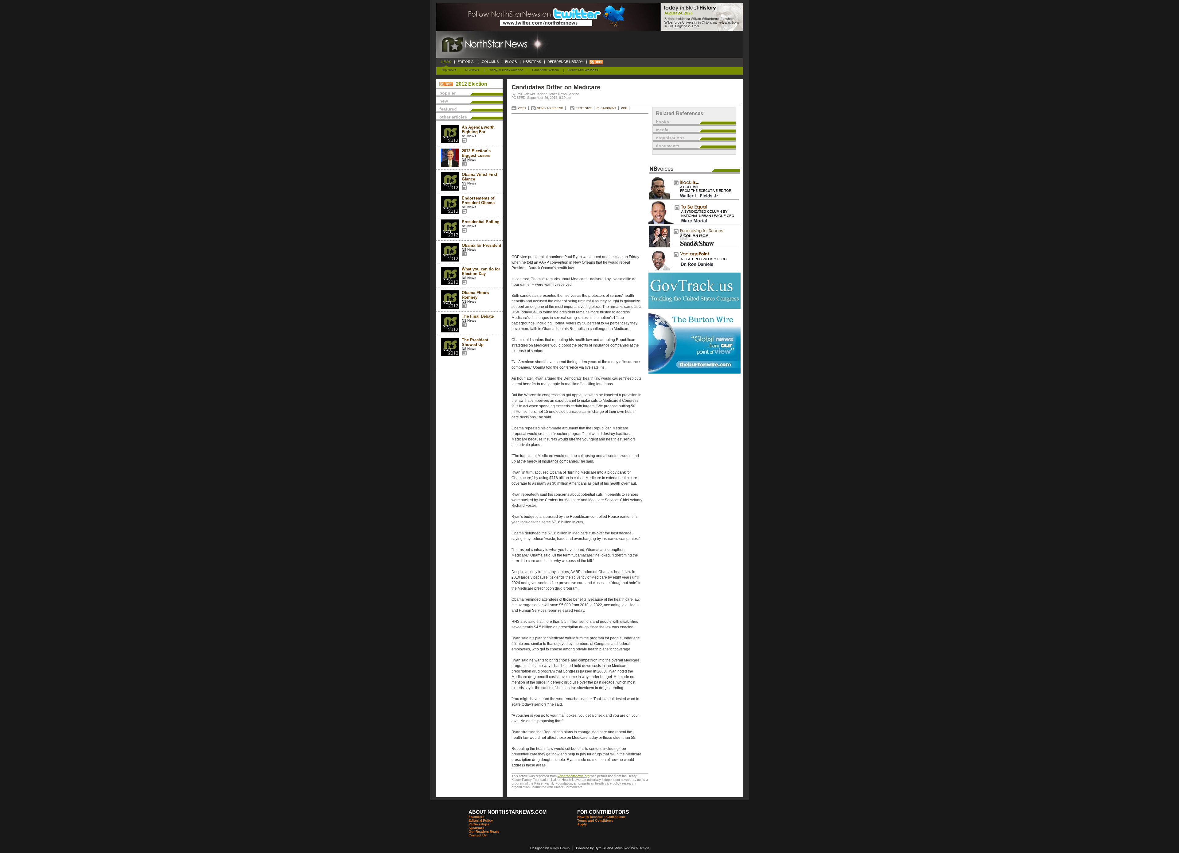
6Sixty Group (560, 848)
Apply (582, 824)
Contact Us (478, 835)
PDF (624, 108)
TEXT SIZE (584, 108)
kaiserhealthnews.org (574, 776)
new (443, 101)
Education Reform (545, 70)
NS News (472, 70)
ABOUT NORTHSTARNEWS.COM (508, 812)
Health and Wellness (583, 70)
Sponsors (476, 828)
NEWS (446, 62)
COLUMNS (490, 62)
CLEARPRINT (606, 108)
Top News (448, 70)
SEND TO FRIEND (550, 108)
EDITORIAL (466, 62)
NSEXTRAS (532, 62)
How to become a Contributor (601, 817)
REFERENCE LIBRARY (565, 62)
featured (448, 109)
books (662, 121)
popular (447, 93)
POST (522, 108)
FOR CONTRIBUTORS (603, 812)
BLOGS (511, 62)
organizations (670, 137)
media (662, 129)
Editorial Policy (481, 820)
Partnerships (479, 824)
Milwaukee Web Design (631, 848)
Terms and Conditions (595, 820)
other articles (453, 116)
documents (667, 145)
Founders (476, 817)
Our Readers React (484, 831)
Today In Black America (505, 70)
